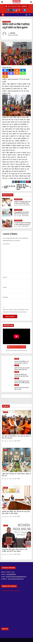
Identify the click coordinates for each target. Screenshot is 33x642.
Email (5, 287)
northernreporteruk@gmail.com (16, 577)
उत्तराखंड (16, 358)
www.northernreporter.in (16, 579)
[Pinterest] (5, 73)
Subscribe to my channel (17, 347)
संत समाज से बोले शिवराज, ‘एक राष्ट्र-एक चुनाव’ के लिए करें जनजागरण (21, 363)
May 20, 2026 (18, 205)
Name (5, 277)
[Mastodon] (11, 73)
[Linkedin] (23, 70)
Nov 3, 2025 (17, 226)
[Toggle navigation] (26, 15)
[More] (5, 76)
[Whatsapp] (23, 73)
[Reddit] (17, 70)
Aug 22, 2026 (8, 478)
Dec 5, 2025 (17, 216)
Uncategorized (6, 21)
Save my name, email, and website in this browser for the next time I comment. (15, 311)
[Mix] (17, 73)
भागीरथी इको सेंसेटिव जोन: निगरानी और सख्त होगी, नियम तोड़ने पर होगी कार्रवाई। (21, 376)
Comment (6, 244)
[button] (30, 14)
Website (5, 297)
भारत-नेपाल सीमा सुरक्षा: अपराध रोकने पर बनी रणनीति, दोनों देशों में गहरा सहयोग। (22, 382)
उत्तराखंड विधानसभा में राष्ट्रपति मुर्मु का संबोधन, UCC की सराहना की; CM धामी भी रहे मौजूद (22, 224)
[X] (11, 70)
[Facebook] (5, 70)
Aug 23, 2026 (8, 441)
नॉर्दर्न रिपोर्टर (12, 33)
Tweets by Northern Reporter (10, 590)
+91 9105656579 (11, 574)
